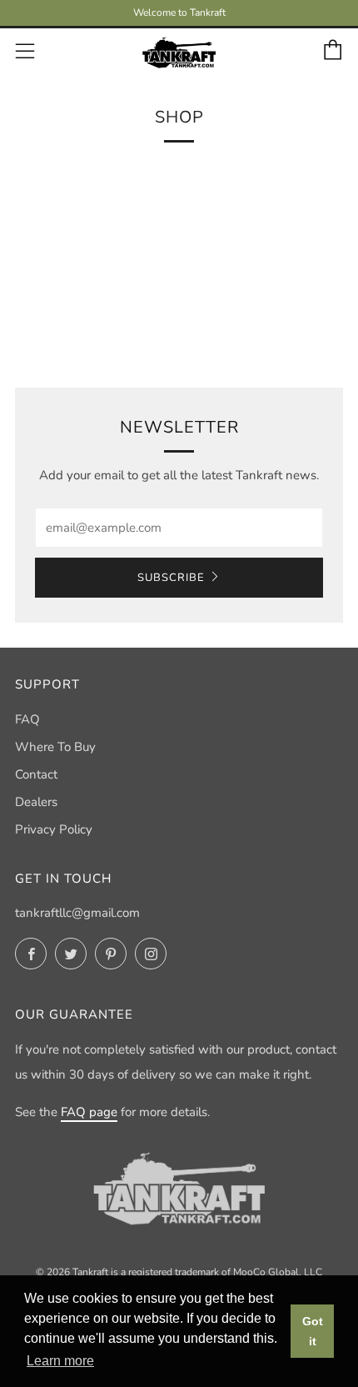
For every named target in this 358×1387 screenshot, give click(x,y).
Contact (36, 774)
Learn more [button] (60, 1361)
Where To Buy (55, 747)
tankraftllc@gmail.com (77, 912)
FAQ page (89, 1112)
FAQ (27, 719)
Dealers (36, 802)
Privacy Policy (53, 829)
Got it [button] (312, 1331)
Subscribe (171, 577)
